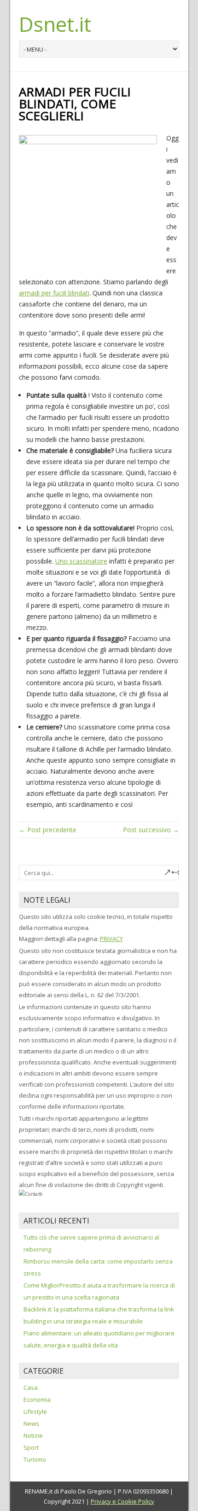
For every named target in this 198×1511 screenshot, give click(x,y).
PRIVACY (111, 939)
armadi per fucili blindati (54, 292)
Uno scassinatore (81, 561)
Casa (30, 1387)
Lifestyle (35, 1411)
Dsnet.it (55, 24)
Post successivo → (151, 829)
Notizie (33, 1435)
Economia (37, 1399)
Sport (31, 1447)
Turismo (34, 1459)
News (31, 1423)
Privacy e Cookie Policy (122, 1501)
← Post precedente (47, 829)
